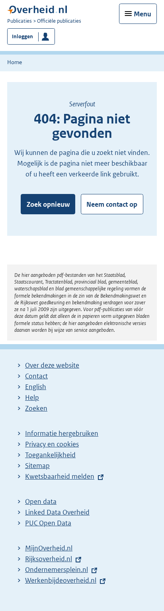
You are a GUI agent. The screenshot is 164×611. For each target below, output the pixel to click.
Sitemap (37, 465)
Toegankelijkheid (50, 454)
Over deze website (52, 365)
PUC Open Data (48, 523)
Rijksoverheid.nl (48, 558)
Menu (142, 14)
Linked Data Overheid (57, 512)
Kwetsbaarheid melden (59, 476)
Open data (41, 501)
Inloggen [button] (22, 36)
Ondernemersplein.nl (56, 569)
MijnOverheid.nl (48, 548)
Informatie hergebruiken (61, 433)
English (35, 386)
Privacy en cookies (52, 444)
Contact (36, 376)
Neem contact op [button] (111, 204)
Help (32, 397)
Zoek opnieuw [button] (48, 204)
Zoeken (36, 408)
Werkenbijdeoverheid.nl (60, 580)
